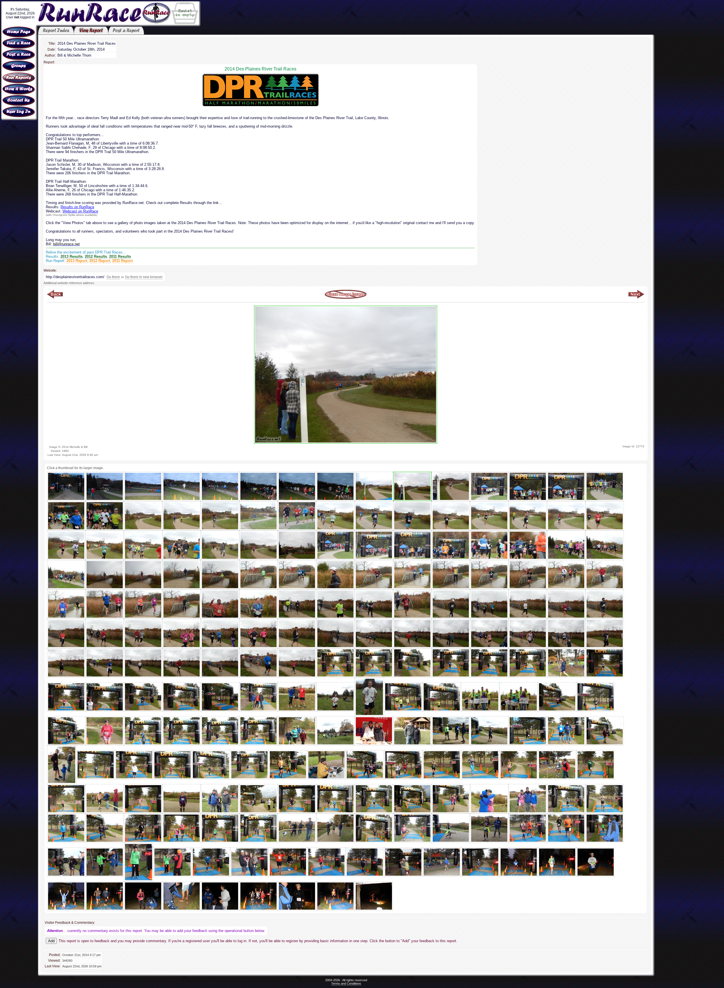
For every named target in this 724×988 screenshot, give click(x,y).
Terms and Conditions (346, 983)
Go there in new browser (144, 277)
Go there (113, 277)
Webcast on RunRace (80, 211)
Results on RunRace (77, 207)
